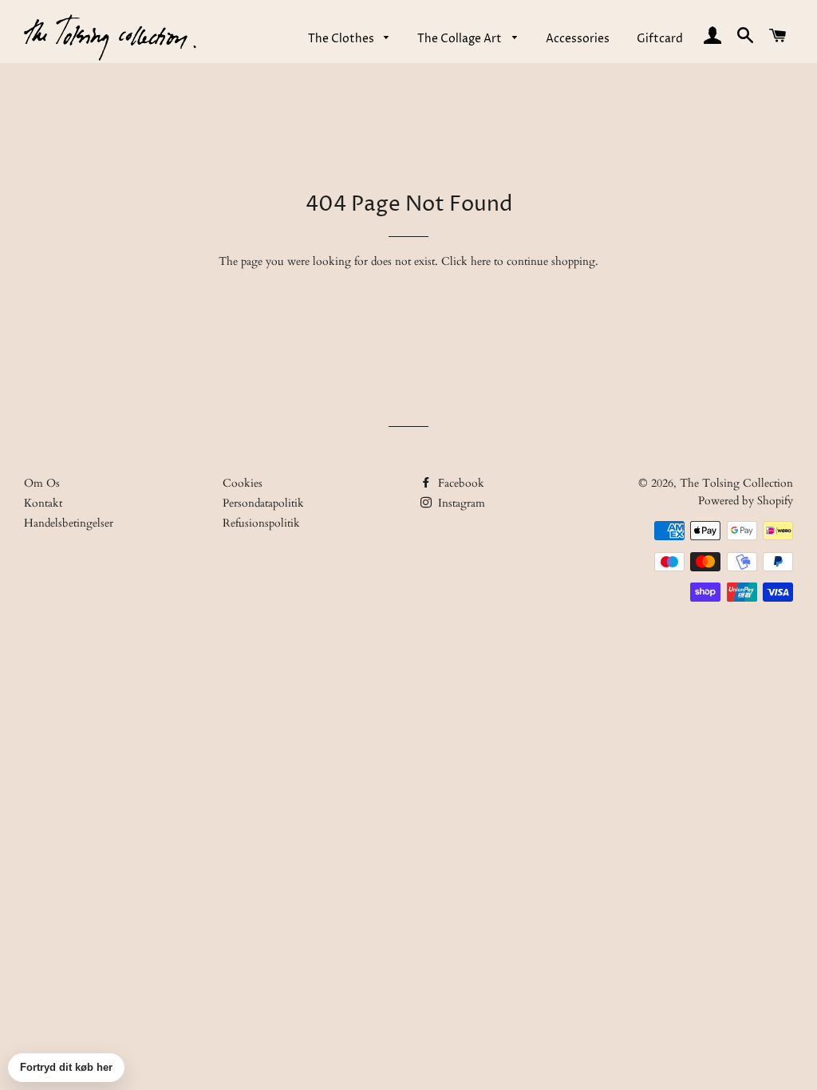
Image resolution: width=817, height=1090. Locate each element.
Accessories (578, 38)
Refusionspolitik (261, 523)
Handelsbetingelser (68, 523)
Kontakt (43, 503)
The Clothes (342, 38)
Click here (466, 261)
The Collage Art (460, 38)
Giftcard (660, 38)
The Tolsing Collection (736, 483)
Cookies (242, 483)
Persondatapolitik (263, 503)
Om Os (42, 483)
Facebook (459, 483)
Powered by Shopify (745, 500)
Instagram (460, 503)
